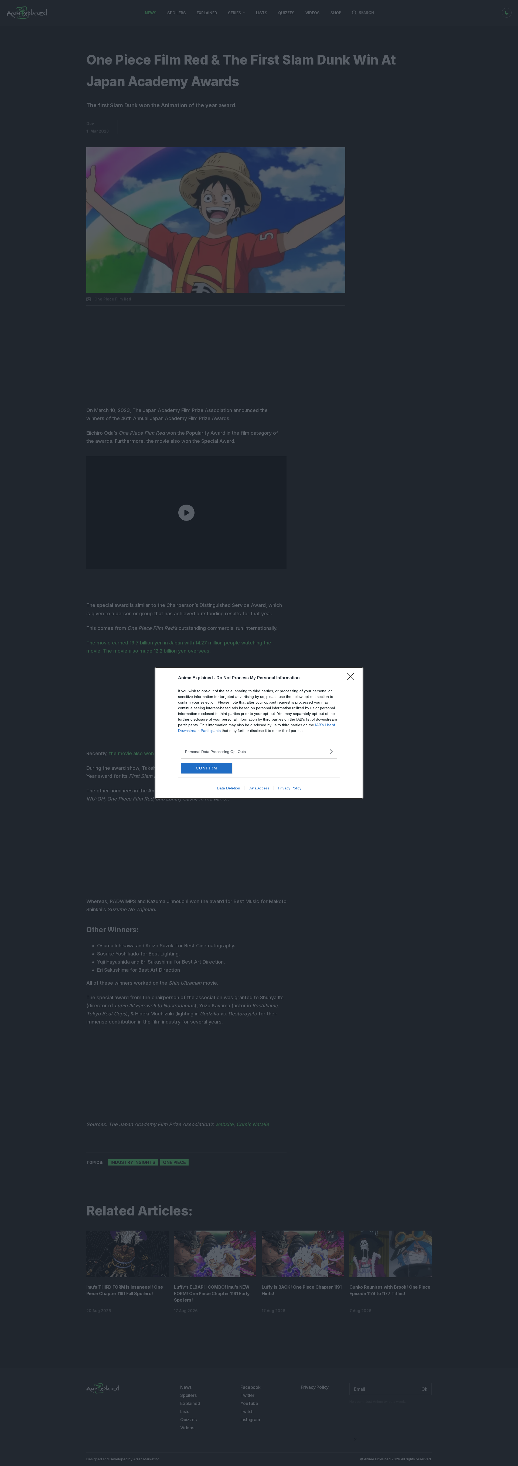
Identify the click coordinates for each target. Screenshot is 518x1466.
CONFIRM (206, 768)
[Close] (352, 678)
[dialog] (259, 733)
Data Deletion (228, 788)
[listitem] (259, 751)
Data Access (259, 788)
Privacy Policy (289, 788)
